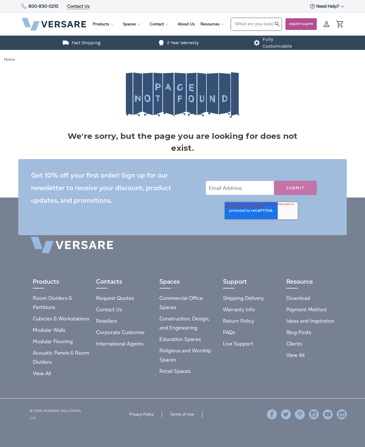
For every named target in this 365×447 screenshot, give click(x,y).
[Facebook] (272, 414)
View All (42, 373)
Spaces (129, 24)
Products (101, 24)
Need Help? (328, 6)
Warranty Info (239, 309)
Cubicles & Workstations (61, 319)
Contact (157, 24)
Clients (294, 344)
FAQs (229, 332)
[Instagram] (314, 414)
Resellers (106, 321)
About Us (186, 24)
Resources (210, 24)
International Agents (119, 344)
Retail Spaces (174, 371)
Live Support (238, 344)
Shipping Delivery (243, 298)
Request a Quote (301, 24)
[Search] (277, 24)
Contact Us (78, 6)
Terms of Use (182, 414)
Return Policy (238, 321)
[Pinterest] (300, 414)
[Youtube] (328, 414)
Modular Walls (49, 330)
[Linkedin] (342, 414)
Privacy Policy (141, 414)
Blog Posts (298, 332)
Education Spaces (180, 339)
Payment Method (306, 309)
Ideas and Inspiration (310, 321)
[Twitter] (286, 414)
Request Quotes (115, 298)
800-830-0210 (43, 6)
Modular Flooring (53, 341)
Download (298, 298)
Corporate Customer (120, 332)
